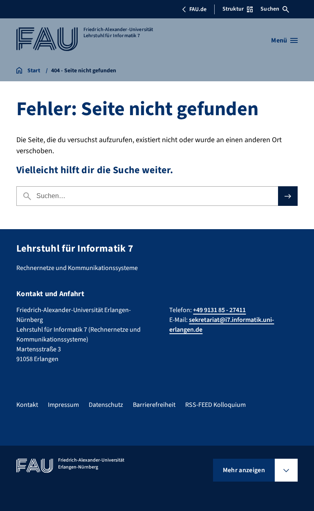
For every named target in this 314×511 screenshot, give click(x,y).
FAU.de (197, 9)
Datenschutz (106, 404)
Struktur (233, 9)
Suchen (269, 9)
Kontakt (27, 404)
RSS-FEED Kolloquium (215, 404)
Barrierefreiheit (154, 404)
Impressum (63, 404)
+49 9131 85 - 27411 (219, 310)
